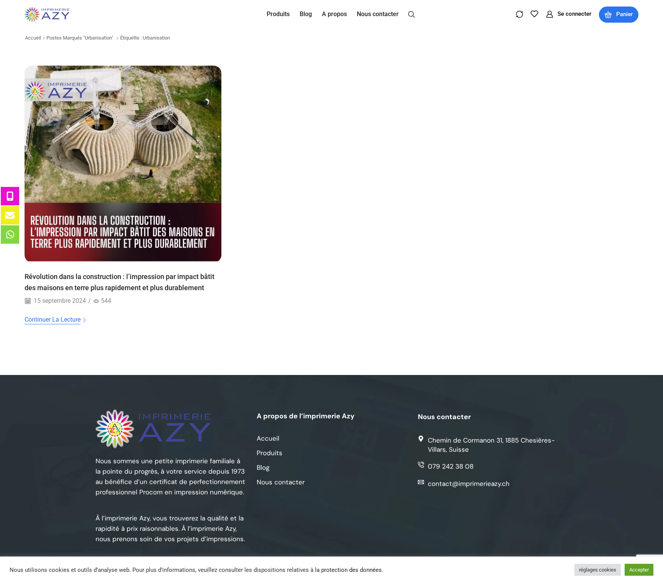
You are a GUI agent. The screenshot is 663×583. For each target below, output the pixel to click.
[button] (411, 13)
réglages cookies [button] (597, 570)
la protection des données (348, 569)
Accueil (33, 38)
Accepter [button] (639, 570)
